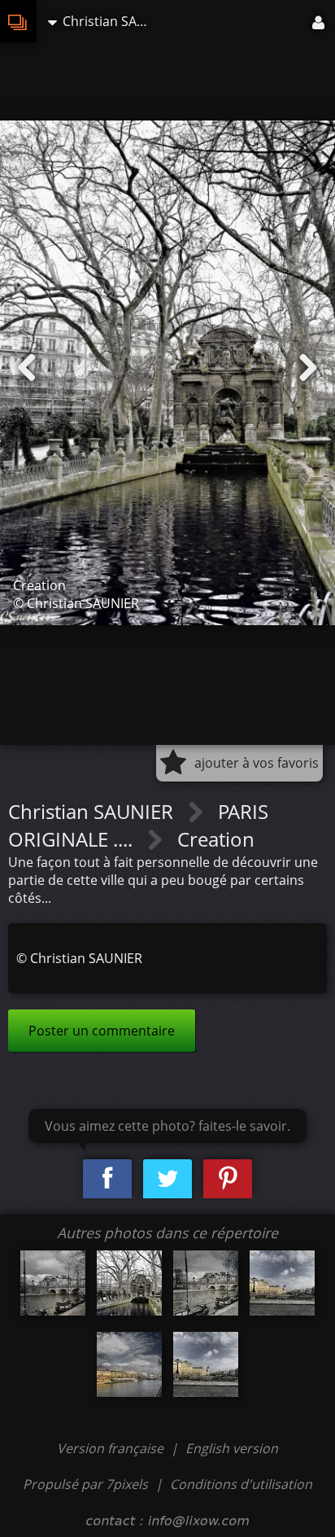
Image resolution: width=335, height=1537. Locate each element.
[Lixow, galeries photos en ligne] (18, 21)
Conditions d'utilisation (241, 1484)
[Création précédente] (27, 368)
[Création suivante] (308, 368)
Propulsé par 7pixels (85, 1484)
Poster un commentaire (101, 1031)
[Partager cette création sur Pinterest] (227, 1179)
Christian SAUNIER (93, 811)
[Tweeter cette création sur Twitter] (167, 1179)
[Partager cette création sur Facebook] (107, 1179)
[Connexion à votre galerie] (319, 21)
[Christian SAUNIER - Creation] (52, 1283)
